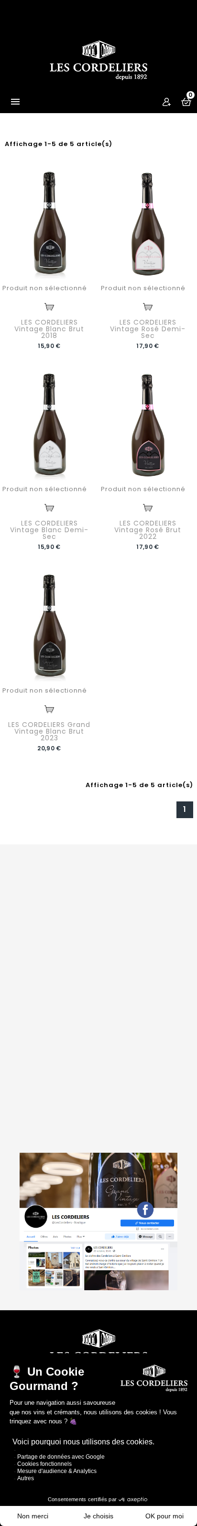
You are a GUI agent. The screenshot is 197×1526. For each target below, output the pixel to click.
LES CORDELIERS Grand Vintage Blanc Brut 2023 (49, 731)
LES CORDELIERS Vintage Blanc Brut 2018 (49, 329)
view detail (49, 306)
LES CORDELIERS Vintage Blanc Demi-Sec (49, 530)
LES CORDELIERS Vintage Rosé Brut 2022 (147, 530)
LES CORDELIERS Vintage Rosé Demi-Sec (148, 329)
